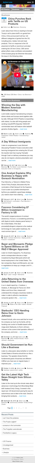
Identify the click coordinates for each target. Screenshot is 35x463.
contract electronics (14, 238)
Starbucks (11, 340)
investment (11, 239)
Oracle (3, 404)
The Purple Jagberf (9, 422)
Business (15, 9)
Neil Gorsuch (8, 201)
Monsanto (21, 274)
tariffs (3, 96)
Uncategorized (8, 445)
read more (23, 129)
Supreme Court (6, 203)
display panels (26, 238)
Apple (5, 238)
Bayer (5, 274)
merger (14, 274)
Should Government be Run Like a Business (16, 346)
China (19, 94)
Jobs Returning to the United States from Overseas (17, 280)
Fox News (13, 167)
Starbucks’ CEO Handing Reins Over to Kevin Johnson (15, 313)
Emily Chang (28, 402)
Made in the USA (15, 304)
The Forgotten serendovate (12, 429)
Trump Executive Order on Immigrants (16, 168)
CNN (11, 338)
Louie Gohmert (22, 167)
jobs (10, 274)
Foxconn (4, 239)
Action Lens (7, 2)
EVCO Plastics (13, 135)
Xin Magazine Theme (17, 459)
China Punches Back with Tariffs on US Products (19, 21)
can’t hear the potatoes (11, 418)
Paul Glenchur (25, 201)
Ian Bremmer (27, 94)
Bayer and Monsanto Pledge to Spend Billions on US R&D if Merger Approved (17, 246)
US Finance (5, 9)
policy (21, 370)
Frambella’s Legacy (10, 433)
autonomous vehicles (16, 402)
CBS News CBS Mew (10, 94)
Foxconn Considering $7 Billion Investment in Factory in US (15, 209)
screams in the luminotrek (12, 425)
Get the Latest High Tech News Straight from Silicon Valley (16, 377)
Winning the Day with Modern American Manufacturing (13, 107)
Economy (23, 27)
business (6, 370)
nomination (16, 201)
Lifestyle (27, 9)
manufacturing (23, 135)
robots (3, 137)
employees (4, 135)
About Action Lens (17, 461)
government (14, 370)
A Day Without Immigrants (16, 141)
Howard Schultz (19, 338)
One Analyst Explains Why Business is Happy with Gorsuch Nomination (16, 175)
